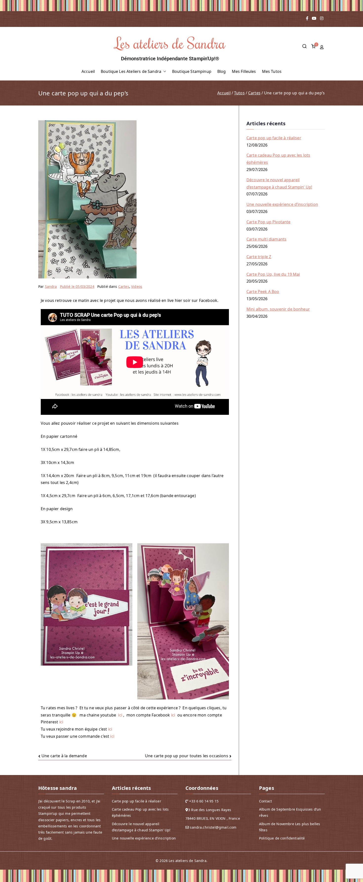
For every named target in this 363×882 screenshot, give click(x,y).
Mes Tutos (272, 71)
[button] (163, 71)
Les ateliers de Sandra (170, 42)
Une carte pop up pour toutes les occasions (186, 755)
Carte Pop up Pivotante (268, 222)
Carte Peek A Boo (262, 291)
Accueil (88, 71)
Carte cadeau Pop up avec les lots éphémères (278, 158)
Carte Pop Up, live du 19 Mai (273, 274)
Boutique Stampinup (191, 71)
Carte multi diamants (266, 239)
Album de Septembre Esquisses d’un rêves (290, 812)
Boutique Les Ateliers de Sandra (131, 71)
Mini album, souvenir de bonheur (278, 309)
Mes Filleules (244, 71)
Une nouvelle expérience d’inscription (282, 204)
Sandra (51, 286)
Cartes (123, 286)
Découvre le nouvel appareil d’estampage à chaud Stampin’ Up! (279, 183)
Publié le (77, 286)
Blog (221, 71)
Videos (136, 286)
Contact (265, 801)
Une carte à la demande (64, 755)
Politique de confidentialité (282, 838)
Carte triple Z (258, 256)
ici (120, 715)
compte (322, 47)
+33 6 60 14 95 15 (204, 801)
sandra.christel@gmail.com (213, 827)
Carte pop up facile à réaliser (273, 138)
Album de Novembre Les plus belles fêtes (289, 826)
